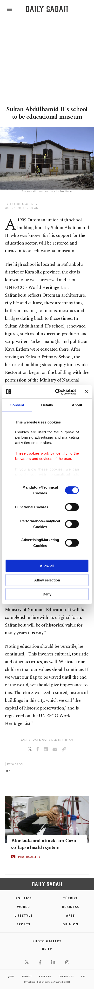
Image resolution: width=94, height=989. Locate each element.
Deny (47, 594)
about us (45, 976)
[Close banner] (86, 391)
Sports (23, 924)
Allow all (47, 566)
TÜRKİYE (70, 898)
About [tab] (77, 405)
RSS (83, 976)
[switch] (72, 507)
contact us (66, 976)
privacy (27, 976)
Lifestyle (23, 916)
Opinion (70, 924)
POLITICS (23, 898)
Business (70, 907)
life (7, 771)
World (23, 907)
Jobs (11, 976)
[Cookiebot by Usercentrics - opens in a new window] (57, 392)
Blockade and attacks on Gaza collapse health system (43, 844)
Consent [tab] (17, 405)
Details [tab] (47, 405)
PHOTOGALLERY (29, 857)
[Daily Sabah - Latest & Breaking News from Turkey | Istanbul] (47, 9)
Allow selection (47, 580)
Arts (70, 916)
